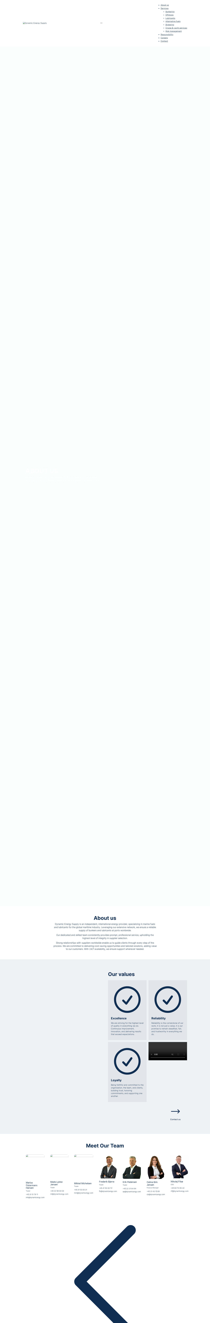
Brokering (170, 24)
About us (165, 5)
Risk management (174, 31)
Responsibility (167, 34)
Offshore (169, 15)
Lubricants (170, 18)
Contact (164, 41)
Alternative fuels (173, 21)
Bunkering (170, 11)
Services (164, 8)
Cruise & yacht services (176, 28)
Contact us (175, 1119)
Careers (164, 38)
